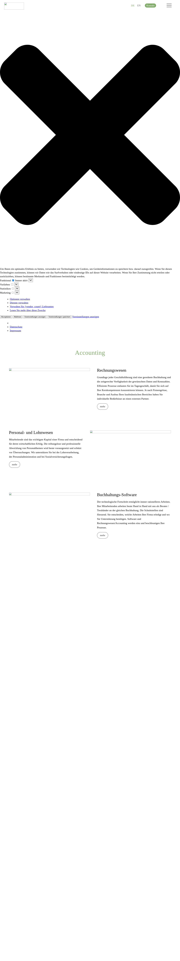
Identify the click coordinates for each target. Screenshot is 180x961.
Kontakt (150, 5)
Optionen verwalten (20, 299)
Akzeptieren (6, 317)
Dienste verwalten (19, 302)
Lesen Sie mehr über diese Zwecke (28, 310)
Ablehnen (17, 317)
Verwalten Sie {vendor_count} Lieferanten (32, 306)
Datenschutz (16, 326)
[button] (90, 135)
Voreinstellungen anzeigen (35, 317)
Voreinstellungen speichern (59, 317)
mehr (102, 406)
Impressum (15, 330)
